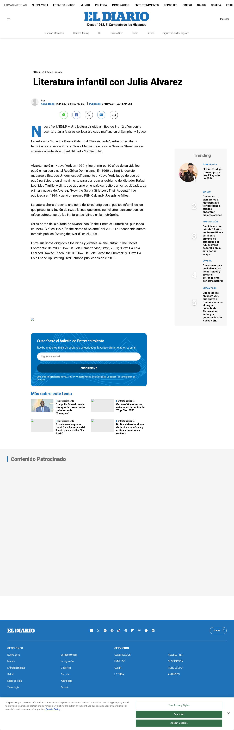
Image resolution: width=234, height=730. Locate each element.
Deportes (170, 5)
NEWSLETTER (175, 654)
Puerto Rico (116, 33)
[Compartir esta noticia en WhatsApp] (64, 115)
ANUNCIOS (174, 674)
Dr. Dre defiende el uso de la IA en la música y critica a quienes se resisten (130, 429)
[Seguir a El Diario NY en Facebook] (91, 630)
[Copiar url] (114, 115)
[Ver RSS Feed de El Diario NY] (153, 630)
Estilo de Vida (14, 680)
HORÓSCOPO (175, 667)
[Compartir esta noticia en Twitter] (89, 115)
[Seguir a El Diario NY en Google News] (125, 630)
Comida (216, 5)
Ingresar (224, 19)
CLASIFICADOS (122, 654)
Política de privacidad (94, 377)
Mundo (85, 5)
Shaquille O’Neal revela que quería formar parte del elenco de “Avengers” (70, 409)
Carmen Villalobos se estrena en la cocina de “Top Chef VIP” (130, 407)
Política (101, 5)
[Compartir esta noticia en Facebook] (76, 115)
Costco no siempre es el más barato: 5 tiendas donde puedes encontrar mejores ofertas (212, 206)
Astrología (210, 164)
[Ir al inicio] (21, 630)
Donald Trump (81, 33)
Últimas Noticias (15, 5)
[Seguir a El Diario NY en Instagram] (105, 630)
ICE (99, 33)
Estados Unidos (64, 5)
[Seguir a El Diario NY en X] (98, 630)
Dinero (187, 5)
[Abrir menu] (9, 19)
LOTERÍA (119, 674)
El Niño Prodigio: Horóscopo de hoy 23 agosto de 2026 (213, 174)
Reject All (179, 714)
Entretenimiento (147, 5)
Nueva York (40, 5)
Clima (135, 33)
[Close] (228, 713)
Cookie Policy (53, 709)
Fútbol (150, 33)
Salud (201, 5)
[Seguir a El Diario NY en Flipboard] (132, 630)
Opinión (65, 687)
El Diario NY (38, 72)
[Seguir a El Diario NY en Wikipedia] (139, 630)
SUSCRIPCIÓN (175, 661)
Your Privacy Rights (179, 705)
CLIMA (117, 667)
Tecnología (13, 687)
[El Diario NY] (117, 19)
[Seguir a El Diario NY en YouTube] (112, 630)
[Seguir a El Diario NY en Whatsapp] (146, 630)
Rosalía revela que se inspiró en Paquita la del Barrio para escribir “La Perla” (70, 429)
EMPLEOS (119, 661)
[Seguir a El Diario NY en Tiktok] (118, 630)
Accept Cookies (179, 723)
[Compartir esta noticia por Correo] (101, 115)
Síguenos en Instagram (176, 33)
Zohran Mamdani (55, 33)
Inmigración (121, 5)
